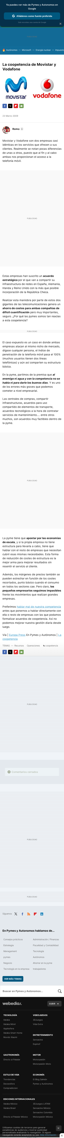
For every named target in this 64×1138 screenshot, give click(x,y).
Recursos (19, 645)
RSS (28, 913)
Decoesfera (9, 1083)
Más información (48, 1135)
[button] (17, 129)
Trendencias (9, 1079)
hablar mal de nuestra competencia (39, 606)
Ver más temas (13, 979)
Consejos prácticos (13, 939)
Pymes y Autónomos (43, 1083)
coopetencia (51, 645)
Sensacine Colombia (42, 1112)
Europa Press (17, 634)
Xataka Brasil (9, 1108)
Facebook (4, 106)
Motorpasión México (43, 1117)
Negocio (7, 963)
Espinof (36, 1044)
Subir (52, 1003)
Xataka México (10, 1103)
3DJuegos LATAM (41, 1103)
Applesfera (8, 1028)
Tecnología (38, 951)
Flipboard (16, 106)
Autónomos (11, 50)
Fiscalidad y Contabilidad (46, 945)
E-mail (21, 106)
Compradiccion (10, 1088)
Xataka (6, 1020)
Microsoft (26, 50)
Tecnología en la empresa (16, 969)
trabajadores (39, 969)
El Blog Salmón (40, 1079)
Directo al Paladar (11, 1059)
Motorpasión (39, 1059)
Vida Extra (38, 1024)
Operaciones (33, 645)
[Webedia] (12, 1005)
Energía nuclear (43, 50)
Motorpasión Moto (42, 1064)
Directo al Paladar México (15, 1117)
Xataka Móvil (9, 1024)
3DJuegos (38, 1020)
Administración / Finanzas (46, 939)
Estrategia (8, 945)
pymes (6, 957)
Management (10, 951)
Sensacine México (41, 1108)
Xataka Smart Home (12, 1033)
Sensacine (38, 1039)
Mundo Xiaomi (10, 1037)
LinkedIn (41, 913)
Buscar (60, 991)
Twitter (10, 106)
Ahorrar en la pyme (42, 963)
